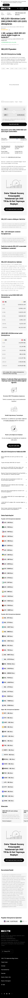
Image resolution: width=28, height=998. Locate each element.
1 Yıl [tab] (20, 68)
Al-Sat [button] (3, 984)
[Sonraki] (26, 921)
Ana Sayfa (2, 13)
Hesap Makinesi (9, 13)
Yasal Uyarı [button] (4, 962)
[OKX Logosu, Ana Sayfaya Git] (5, 8)
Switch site (6, 4)
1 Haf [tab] (12, 68)
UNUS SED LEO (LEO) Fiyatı (14, 157)
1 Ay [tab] (16, 68)
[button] (17, 9)
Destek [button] (3, 973)
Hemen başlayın (6, 821)
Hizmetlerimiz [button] (5, 969)
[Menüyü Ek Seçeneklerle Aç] (26, 9)
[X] (1, 994)
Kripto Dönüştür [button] (6, 981)
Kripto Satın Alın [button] (6, 977)
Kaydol (21, 8)
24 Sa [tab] (7, 68)
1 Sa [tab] (3, 68)
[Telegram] (4, 994)
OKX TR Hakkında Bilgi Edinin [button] (9, 958)
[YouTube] (9, 994)
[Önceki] (2, 921)
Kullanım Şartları (14, 901)
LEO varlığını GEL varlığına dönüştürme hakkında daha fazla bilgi (13, 372)
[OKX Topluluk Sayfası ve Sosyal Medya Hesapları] (11, 994)
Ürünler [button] (3, 966)
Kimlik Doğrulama (9, 420)
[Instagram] (6, 994)
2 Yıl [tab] (24, 68)
